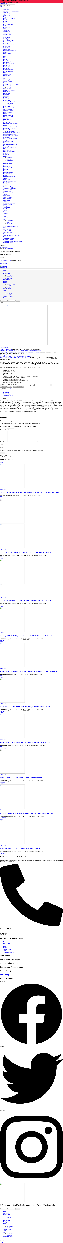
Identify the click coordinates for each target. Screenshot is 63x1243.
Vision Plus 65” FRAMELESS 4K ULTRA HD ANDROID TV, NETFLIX (25, 742)
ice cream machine (8, 110)
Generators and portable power (11, 84)
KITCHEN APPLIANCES (10, 124)
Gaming (5, 78)
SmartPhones (10, 285)
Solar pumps (6, 207)
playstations (6, 165)
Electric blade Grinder (9, 63)
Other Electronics (7, 150)
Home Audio (6, 100)
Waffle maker (6, 228)
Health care (6, 96)
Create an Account (8, 248)
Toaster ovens (6, 214)
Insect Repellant (7, 112)
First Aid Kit (6, 75)
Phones (5, 156)
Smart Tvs (9, 223)
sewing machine (7, 191)
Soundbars (9, 276)
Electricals (6, 68)
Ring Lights (6, 184)
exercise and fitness (8, 71)
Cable (4, 28)
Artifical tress (6, 15)
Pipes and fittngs (7, 163)
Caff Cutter (6, 30)
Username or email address (10, 251)
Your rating (3, 429)
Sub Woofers (10, 105)
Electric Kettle (7, 65)
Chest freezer (6, 37)
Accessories (10, 220)
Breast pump (6, 27)
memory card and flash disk (10, 138)
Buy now (10, 386)
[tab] (33, 392)
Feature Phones (11, 284)
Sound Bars (10, 103)
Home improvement (8, 107)
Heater (5, 97)
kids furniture (6, 121)
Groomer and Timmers (9, 90)
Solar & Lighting (7, 204)
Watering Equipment (8, 238)
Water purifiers (7, 236)
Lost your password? (5, 260)
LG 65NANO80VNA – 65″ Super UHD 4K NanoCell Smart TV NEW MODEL (27, 600)
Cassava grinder (7, 34)
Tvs (4, 219)
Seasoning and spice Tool (9, 188)
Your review (3, 441)
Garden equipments (8, 80)
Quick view (3, 489)
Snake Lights (6, 200)
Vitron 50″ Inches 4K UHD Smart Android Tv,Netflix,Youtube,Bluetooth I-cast (26, 813)
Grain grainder (7, 88)
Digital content (7, 53)
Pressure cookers (7, 173)
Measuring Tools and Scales (10, 135)
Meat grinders (6, 137)
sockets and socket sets (9, 203)
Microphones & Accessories (10, 140)
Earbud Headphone (8, 61)
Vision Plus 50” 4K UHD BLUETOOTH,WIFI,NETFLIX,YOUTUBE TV (25, 707)
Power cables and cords (9, 170)
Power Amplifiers (7, 166)
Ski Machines (6, 195)
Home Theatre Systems (13, 102)
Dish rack (5, 56)
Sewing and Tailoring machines (11, 190)
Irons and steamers (8, 115)
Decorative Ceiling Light (9, 50)
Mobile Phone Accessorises (10, 144)
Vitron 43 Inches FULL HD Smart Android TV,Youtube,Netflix (21, 777)
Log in (2, 257)
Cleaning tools (7, 39)
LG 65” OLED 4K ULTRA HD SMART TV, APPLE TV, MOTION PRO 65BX (27, 552)
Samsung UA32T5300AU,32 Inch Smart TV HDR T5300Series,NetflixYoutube (26, 636)
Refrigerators (6, 182)
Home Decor (6, 106)
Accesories (6, 9)
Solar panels (6, 206)
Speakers (5, 210)
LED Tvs (9, 222)
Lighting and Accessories (9, 128)
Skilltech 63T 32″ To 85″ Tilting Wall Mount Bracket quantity (18, 385)
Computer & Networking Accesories (12, 42)
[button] (18, 386)
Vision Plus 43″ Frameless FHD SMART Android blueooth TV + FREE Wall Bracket (29, 671)
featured (9, 159)
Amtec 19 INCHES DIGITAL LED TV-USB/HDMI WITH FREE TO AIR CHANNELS (29, 492)
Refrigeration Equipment (9, 181)
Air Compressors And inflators (11, 11)
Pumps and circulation (9, 176)
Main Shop (4, 975)
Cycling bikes (6, 49)
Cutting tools (6, 47)
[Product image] (12, 547)
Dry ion (5, 59)
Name (2, 444)
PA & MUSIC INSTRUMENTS (11, 151)
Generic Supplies (7, 85)
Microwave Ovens (8, 141)
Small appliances (7, 197)
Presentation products (8, 172)
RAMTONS (6, 179)
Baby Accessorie (7, 17)
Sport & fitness (7, 212)
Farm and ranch (7, 74)
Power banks (6, 169)
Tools (4, 216)
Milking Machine (7, 143)
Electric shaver (7, 66)
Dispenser (5, 58)
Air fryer (5, 12)
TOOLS (5, 217)
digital (4, 52)
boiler (4, 25)
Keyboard (5, 118)
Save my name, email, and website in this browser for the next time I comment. (22, 450)
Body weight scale (8, 24)
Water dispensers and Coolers (11, 235)
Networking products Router (10, 147)
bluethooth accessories (9, 22)
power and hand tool (8, 168)
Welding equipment (8, 239)
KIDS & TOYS (7, 119)
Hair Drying (6, 93)
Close (1, 1242)
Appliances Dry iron (8, 14)
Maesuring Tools (7, 129)
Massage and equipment (9, 134)
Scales (5, 185)
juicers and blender (8, 116)
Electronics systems (8, 69)
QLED (5, 178)
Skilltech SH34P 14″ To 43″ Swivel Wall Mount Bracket (15, 358)
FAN (4, 72)
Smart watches (7, 198)
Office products (7, 148)
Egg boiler (6, 62)
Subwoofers (10, 278)
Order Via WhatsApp (18, 386)
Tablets (8, 162)
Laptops (5, 125)
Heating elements (7, 99)
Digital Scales (6, 55)
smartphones (10, 160)
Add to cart (3, 386)
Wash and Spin (7, 229)
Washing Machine (8, 232)
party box (5, 153)
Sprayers (5, 213)
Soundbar (5, 209)
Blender (5, 21)
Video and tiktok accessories (10, 226)
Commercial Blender (8, 40)
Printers (5, 175)
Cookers (5, 43)
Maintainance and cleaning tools (11, 132)
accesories (9, 157)
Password (5, 254)
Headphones (6, 94)
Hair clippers (6, 91)
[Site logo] (3, 3)
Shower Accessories (8, 192)
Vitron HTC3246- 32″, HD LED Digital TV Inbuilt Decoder (20, 848)
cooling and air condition (9, 44)
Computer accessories (12, 127)
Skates (5, 194)
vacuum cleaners (7, 225)
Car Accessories (7, 33)
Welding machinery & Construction (12, 241)
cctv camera (6, 36)
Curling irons (6, 46)
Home (2, 349)
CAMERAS (6, 31)
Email (2, 447)
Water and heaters (7, 233)
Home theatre (10, 275)
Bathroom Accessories (9, 18)
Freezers (5, 77)
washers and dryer (8, 231)
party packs (6, 154)
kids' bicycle (6, 122)
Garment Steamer (7, 81)
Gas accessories (7, 83)
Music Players (7, 146)
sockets (5, 201)
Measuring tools (11, 131)
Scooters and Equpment (9, 187)
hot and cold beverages (9, 109)
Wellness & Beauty (8, 242)
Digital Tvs (9, 293)
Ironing (5, 113)
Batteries (5, 20)
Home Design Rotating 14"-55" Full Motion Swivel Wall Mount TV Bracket (20, 352)
